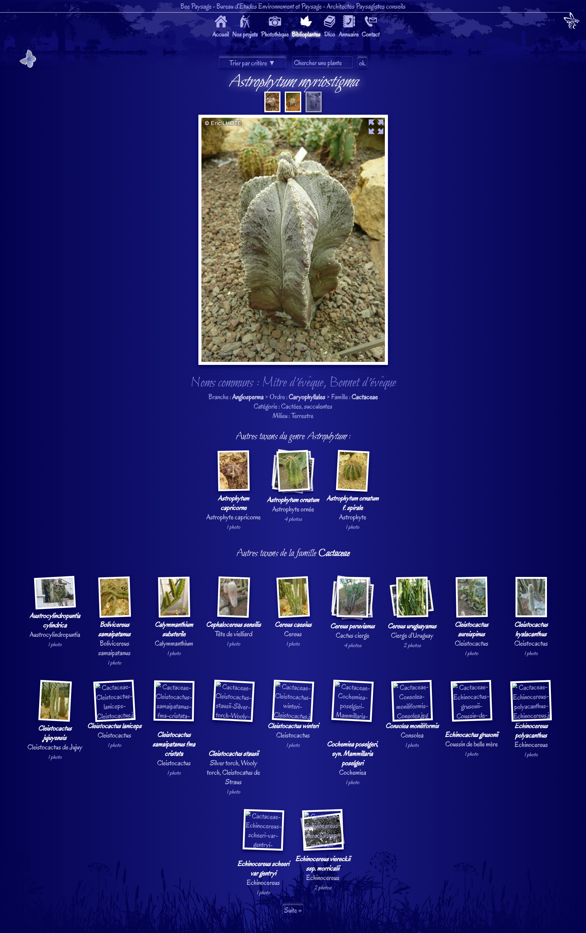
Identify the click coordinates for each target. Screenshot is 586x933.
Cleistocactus (471, 634)
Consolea (412, 730)
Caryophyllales (307, 397)
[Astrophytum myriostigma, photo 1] (272, 110)
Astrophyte (353, 507)
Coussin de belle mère (471, 739)
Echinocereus (531, 735)
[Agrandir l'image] (293, 119)
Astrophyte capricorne (233, 507)
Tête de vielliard (233, 629)
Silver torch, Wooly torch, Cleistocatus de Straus (233, 768)
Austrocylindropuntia (55, 625)
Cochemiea (352, 758)
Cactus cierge (352, 630)
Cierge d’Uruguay (412, 630)
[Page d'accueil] (571, 21)
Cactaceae (365, 397)
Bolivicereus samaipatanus (114, 638)
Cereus (293, 629)
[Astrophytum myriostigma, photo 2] (292, 110)
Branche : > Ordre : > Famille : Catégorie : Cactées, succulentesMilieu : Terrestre (287, 483)
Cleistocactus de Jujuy (54, 737)
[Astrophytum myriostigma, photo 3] (313, 110)
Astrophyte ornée (293, 504)
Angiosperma (248, 397)
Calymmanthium (174, 634)
